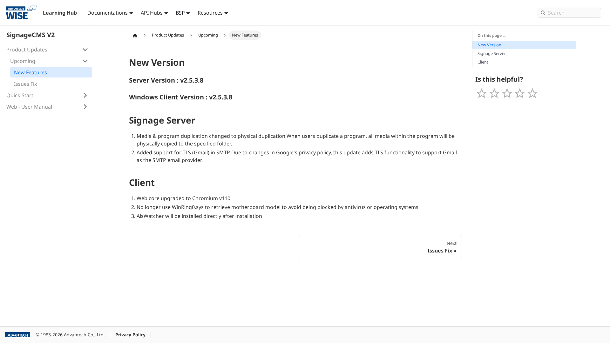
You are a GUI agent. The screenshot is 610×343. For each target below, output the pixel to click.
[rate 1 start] (481, 93)
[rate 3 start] (507, 93)
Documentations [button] (107, 12)
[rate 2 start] (494, 93)
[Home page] (135, 35)
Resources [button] (210, 12)
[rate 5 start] (532, 93)
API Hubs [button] (152, 12)
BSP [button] (180, 12)
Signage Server (492, 53)
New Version (489, 45)
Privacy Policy (130, 335)
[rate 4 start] (519, 93)
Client (483, 62)
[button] (47, 49)
